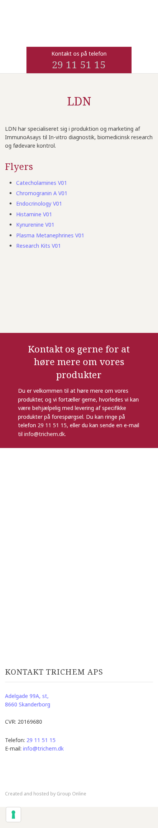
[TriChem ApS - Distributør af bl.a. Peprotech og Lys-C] (79, 34)
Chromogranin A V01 (41, 193)
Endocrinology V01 (39, 203)
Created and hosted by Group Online (45, 793)
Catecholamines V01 (41, 182)
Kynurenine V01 (35, 224)
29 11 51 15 (79, 64)
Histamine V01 (34, 214)
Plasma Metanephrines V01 (50, 235)
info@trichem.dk (44, 434)
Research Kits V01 (38, 245)
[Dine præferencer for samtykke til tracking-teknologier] (13, 814)
